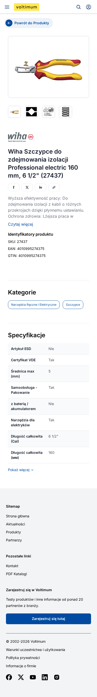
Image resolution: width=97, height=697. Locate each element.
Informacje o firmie (21, 666)
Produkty (13, 532)
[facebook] (9, 677)
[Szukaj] (78, 7)
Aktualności (15, 524)
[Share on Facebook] (13, 187)
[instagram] (57, 677)
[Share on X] (27, 187)
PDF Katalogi (16, 574)
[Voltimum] (26, 7)
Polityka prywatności (23, 658)
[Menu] (7, 7)
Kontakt (12, 566)
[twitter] (21, 677)
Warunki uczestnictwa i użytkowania (35, 650)
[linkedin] (45, 677)
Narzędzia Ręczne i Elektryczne (33, 304)
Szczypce (73, 304)
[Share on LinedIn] (40, 187)
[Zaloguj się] (88, 7)
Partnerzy (14, 540)
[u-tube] (33, 677)
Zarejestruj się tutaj (48, 618)
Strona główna (17, 516)
